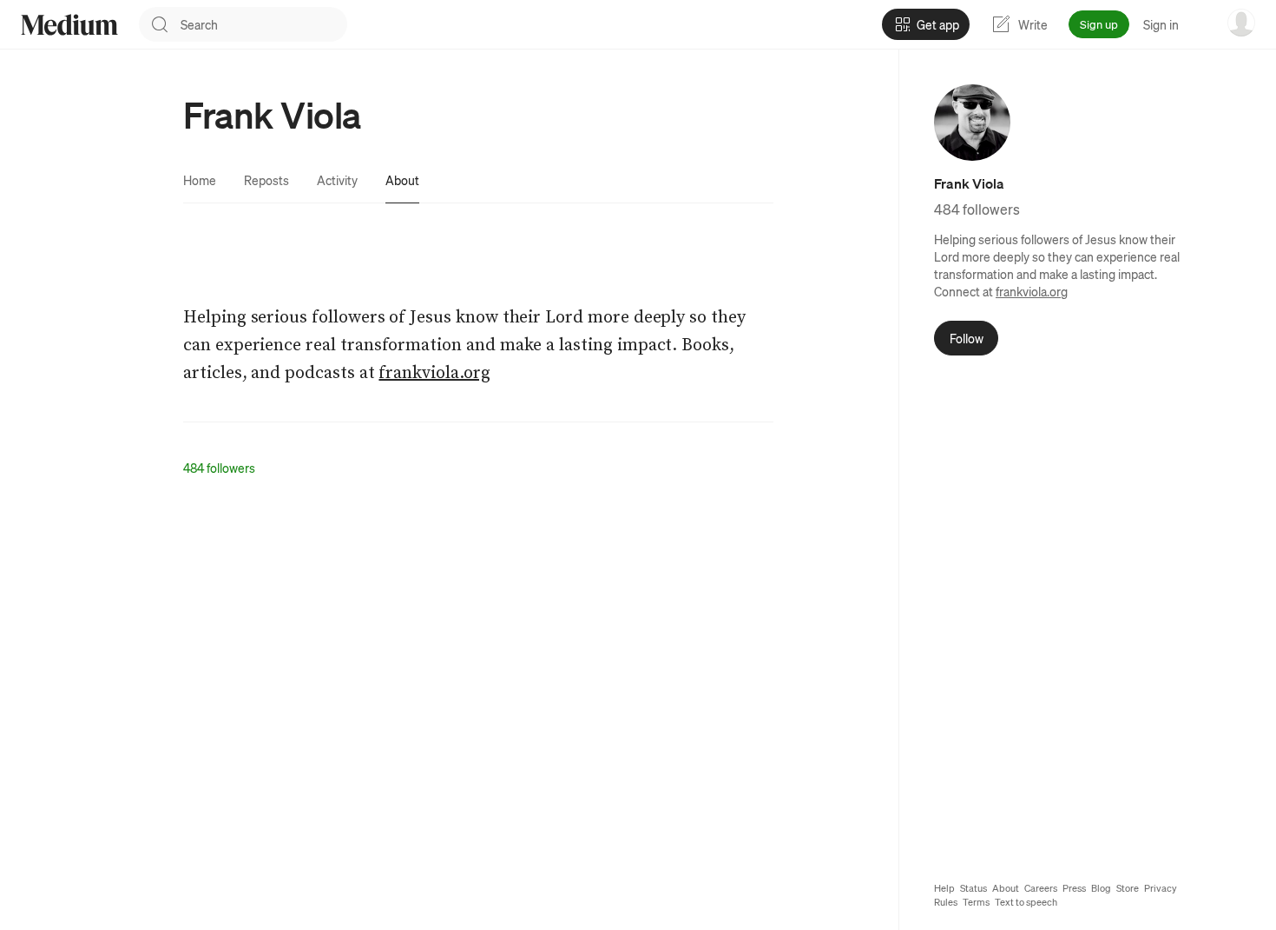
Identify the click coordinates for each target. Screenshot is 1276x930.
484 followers (219, 467)
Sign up (1099, 24)
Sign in (1161, 24)
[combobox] (264, 24)
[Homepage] (69, 25)
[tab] (199, 180)
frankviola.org (1032, 291)
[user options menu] (1241, 23)
